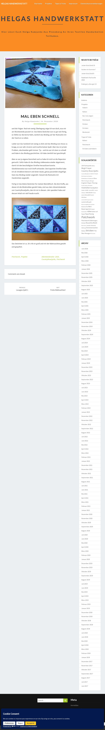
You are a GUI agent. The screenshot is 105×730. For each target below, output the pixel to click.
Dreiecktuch (84, 178)
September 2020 (87, 527)
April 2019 (84, 596)
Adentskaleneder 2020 (50, 257)
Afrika (93, 165)
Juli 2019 (84, 584)
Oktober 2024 (86, 330)
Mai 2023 (84, 396)
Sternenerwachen (92, 228)
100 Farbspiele (86, 166)
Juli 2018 (84, 633)
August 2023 (85, 383)
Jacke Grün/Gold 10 (88, 65)
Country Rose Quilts (89, 171)
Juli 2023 (84, 388)
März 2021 (84, 502)
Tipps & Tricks (60, 4)
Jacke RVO (91, 190)
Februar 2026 (85, 265)
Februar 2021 (85, 506)
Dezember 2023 (86, 367)
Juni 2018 (84, 637)
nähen (89, 211)
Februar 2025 (85, 314)
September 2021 (87, 478)
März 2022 (84, 453)
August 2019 (85, 580)
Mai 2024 (84, 351)
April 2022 (84, 449)
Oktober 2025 (86, 281)
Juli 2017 (84, 682)
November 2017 (86, 666)
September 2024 (87, 334)
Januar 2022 (85, 461)
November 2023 (86, 371)
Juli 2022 (84, 437)
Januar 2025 (85, 318)
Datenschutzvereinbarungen (91, 4)
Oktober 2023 (86, 375)
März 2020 (84, 551)
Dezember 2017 (86, 661)
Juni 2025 (84, 298)
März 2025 (84, 310)
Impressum (73, 4)
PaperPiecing (89, 214)
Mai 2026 (84, 253)
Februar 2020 (85, 555)
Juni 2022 (84, 441)
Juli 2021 (84, 486)
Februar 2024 (85, 359)
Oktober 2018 (86, 621)
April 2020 (84, 547)
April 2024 (84, 355)
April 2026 (84, 257)
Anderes (84, 100)
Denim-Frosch (94, 173)
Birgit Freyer (86, 168)
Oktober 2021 (86, 473)
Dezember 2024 (86, 322)
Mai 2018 (84, 641)
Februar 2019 (85, 604)
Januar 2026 (85, 269)
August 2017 (85, 678)
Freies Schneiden (88, 185)
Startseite (38, 4)
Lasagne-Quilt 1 (22, 289)
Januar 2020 (85, 559)
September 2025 (87, 285)
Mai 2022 (84, 445)
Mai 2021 (84, 494)
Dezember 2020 (86, 514)
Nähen (84, 112)
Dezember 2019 (86, 563)
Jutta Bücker (89, 192)
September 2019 (87, 576)
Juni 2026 (84, 249)
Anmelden (74, 705)
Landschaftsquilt (86, 202)
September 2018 (87, 625)
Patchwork (16, 257)
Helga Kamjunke (32, 121)
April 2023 (84, 400)
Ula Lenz (93, 233)
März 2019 (84, 600)
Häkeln (84, 108)
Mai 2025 (84, 302)
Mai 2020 (84, 543)
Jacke (86, 190)
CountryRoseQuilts (48, 259)
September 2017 (87, 674)
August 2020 (85, 531)
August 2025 (85, 289)
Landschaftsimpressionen (87, 199)
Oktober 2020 (86, 522)
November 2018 (86, 616)
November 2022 (86, 420)
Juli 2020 (84, 535)
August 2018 (85, 629)
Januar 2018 (85, 657)
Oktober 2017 (86, 670)
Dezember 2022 (86, 416)
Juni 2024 (84, 347)
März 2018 (84, 649)
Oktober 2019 (86, 571)
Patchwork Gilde (87, 220)
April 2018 (84, 645)
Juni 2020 (84, 539)
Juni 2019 (84, 588)
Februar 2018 (85, 653)
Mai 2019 (84, 592)
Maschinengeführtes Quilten (87, 204)
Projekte (48, 4)
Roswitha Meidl (91, 223)
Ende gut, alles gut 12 (88, 84)
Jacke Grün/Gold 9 (87, 73)
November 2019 (86, 567)
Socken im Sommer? (88, 69)
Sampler (89, 225)
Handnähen (85, 188)
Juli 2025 (84, 294)
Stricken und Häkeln (89, 149)
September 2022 (87, 428)
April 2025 (84, 306)
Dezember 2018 (86, 612)
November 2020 (86, 518)
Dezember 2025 (86, 273)
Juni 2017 (84, 686)
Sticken (85, 124)
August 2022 (85, 433)
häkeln (83, 190)
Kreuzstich (88, 195)
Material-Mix (84, 206)
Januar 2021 (85, 510)
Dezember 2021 (86, 465)
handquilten (94, 188)
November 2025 (86, 277)
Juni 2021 (84, 490)
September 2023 (87, 379)
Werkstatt (86, 132)
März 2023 (84, 404)
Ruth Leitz (83, 225)
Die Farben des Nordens (86, 176)
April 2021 (84, 498)
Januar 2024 (85, 363)
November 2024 (86, 326)
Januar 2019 (85, 608)
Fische (82, 185)
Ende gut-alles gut (89, 181)
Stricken (85, 128)
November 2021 (86, 469)
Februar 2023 (85, 408)
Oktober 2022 (86, 424)
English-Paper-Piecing (89, 183)
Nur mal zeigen (87, 116)
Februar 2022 (85, 457)
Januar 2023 (85, 412)
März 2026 (84, 261)
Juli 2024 (84, 343)
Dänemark (90, 178)
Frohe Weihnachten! (58, 289)
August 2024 (85, 339)
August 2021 (85, 482)
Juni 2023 (84, 392)
